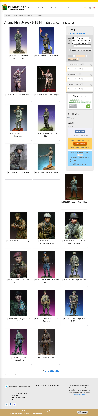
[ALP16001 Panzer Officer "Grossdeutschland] (18, 53)
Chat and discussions (18, 398)
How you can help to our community (48, 385)
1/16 (69, 126)
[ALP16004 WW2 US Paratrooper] (46, 92)
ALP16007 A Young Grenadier (19, 172)
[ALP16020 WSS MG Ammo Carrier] (46, 355)
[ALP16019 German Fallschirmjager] (18, 355)
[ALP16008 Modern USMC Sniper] (46, 170)
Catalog (14, 16)
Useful (63, 8)
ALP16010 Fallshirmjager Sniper (19, 241)
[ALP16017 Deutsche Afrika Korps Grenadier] (46, 316)
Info (88, 106)
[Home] (14, 8)
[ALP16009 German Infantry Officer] (74, 199)
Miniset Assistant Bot (18, 400)
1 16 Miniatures (72, 59)
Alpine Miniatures (24, 16)
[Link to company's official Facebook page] (75, 107)
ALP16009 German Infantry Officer (74, 202)
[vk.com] (6, 406)
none (69, 118)
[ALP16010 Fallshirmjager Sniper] (18, 238)
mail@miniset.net (79, 394)
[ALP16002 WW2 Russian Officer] (46, 53)
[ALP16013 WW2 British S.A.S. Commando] (18, 277)
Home (8, 16)
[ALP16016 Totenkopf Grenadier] (74, 277)
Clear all (70, 56)
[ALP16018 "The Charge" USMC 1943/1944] (74, 316)
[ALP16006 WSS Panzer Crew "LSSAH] (46, 131)
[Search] (85, 8)
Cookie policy (37, 413)
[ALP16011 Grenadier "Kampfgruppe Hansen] (46, 238)
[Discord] (14, 406)
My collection (42, 8)
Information (53, 8)
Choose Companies (80, 144)
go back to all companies (77, 33)
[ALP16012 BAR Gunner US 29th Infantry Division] (74, 238)
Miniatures (31, 8)
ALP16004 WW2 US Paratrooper (47, 94)
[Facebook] (10, 406)
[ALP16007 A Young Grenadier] (18, 170)
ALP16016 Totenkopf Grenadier (74, 280)
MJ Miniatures (72, 74)
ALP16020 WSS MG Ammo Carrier (47, 357)
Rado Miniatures (73, 84)
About (69, 8)
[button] (90, 8)
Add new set (80, 132)
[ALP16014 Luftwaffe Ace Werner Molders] (46, 277)
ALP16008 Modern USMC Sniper (47, 172)
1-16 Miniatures (37, 16)
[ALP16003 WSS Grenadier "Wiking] (18, 92)
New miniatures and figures (20, 391)
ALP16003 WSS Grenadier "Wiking (18, 94)
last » (57, 371)
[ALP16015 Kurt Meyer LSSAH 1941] (18, 316)
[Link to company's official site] (71, 107)
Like (80, 155)
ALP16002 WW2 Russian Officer (46, 56)
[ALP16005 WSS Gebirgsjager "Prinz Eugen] (18, 131)
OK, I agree (82, 412)
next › (52, 371)
